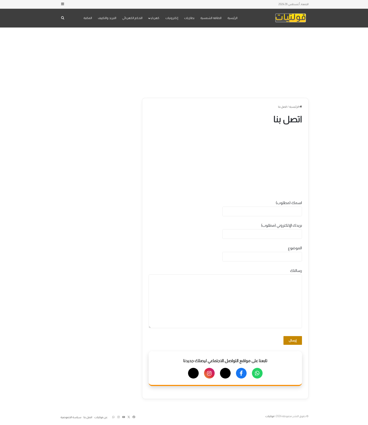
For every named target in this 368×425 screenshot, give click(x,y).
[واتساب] (257, 373)
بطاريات (189, 18)
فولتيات (269, 416)
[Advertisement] (184, 61)
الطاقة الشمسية (210, 18)
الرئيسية (232, 18)
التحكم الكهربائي (132, 18)
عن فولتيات (101, 417)
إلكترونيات (171, 18)
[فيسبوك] (241, 373)
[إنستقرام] (209, 373)
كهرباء (155, 18)
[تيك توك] (193, 373)
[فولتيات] (291, 18)
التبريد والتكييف (107, 18)
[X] (225, 373)
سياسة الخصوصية (70, 417)
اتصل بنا (87, 417)
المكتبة (87, 18)
